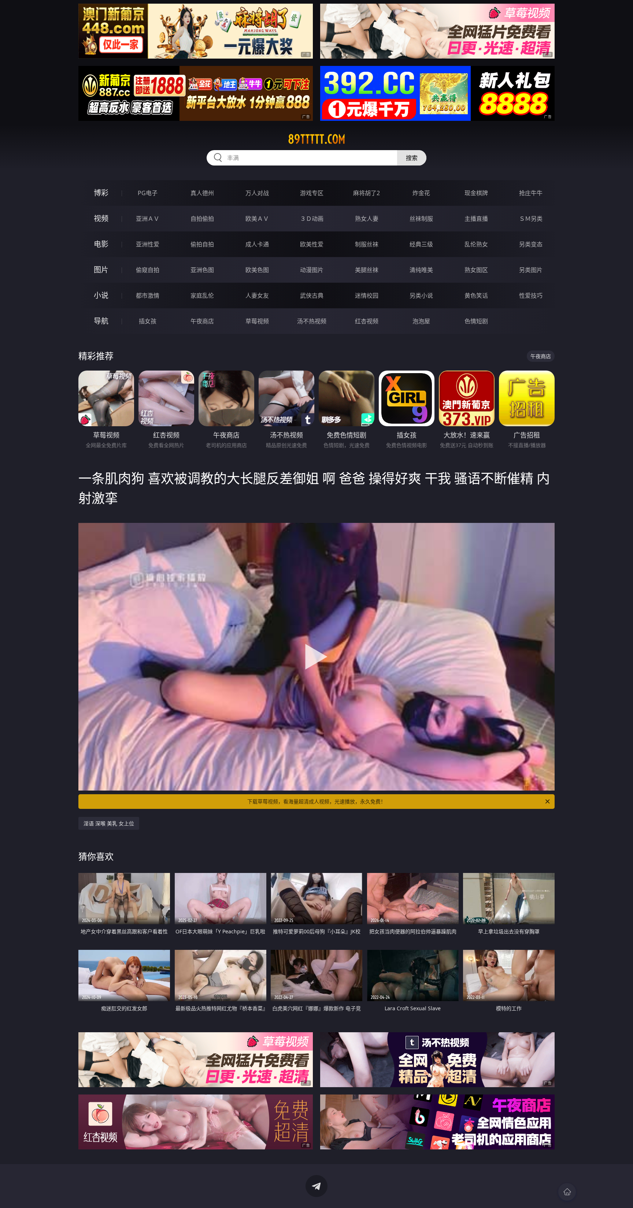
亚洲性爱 (147, 244)
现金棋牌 (476, 193)
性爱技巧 (531, 295)
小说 (101, 295)
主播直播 (476, 219)
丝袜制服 (421, 219)
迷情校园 (366, 295)
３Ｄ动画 (311, 219)
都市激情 (147, 295)
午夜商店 (202, 321)
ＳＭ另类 (531, 219)
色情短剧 (476, 321)
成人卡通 (257, 244)
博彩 (101, 193)
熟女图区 (476, 270)
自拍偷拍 (202, 219)
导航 (101, 321)
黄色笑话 (476, 295)
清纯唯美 (421, 270)
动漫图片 (311, 270)
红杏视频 (366, 321)
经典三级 (421, 244)
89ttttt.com (316, 139)
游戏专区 (311, 193)
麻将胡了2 (366, 193)
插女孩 (147, 321)
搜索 (412, 158)
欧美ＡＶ (257, 219)
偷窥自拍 (147, 270)
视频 (101, 218)
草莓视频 (257, 321)
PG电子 (148, 193)
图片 (101, 270)
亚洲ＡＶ (147, 219)
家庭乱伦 (202, 295)
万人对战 (257, 193)
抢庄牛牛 (531, 193)
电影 (101, 244)
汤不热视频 (311, 321)
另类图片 (531, 270)
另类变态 (531, 244)
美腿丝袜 (366, 270)
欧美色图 (257, 270)
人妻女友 (257, 295)
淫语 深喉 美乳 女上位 (109, 823)
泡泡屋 (421, 321)
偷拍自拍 (202, 244)
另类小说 (421, 295)
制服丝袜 (366, 244)
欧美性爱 (311, 244)
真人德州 (202, 193)
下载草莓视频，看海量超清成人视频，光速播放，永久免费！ (316, 801)
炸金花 (421, 193)
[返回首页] (567, 1192)
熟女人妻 (366, 219)
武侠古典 (311, 295)
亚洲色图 (202, 270)
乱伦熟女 (476, 244)
